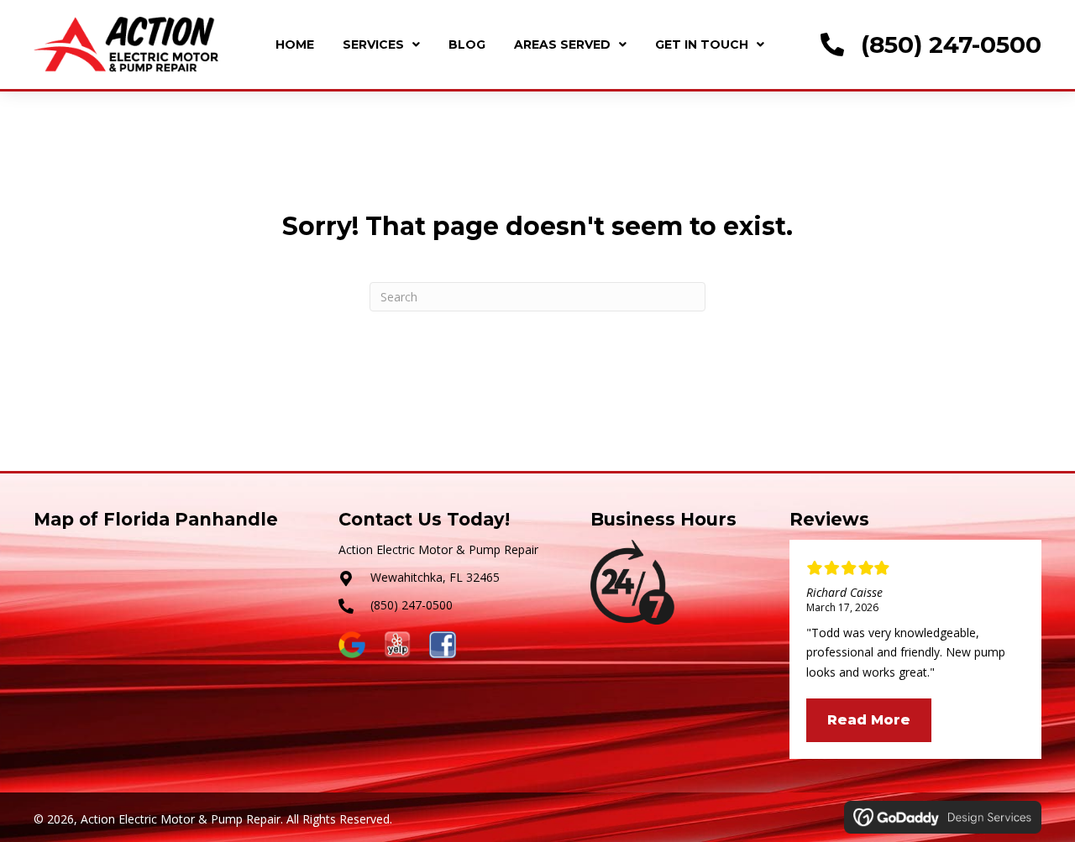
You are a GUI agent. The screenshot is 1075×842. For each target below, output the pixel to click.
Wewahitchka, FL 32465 (435, 577)
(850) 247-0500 (951, 44)
